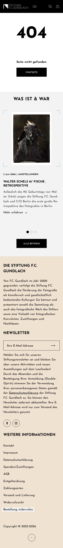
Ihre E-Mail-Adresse (20, 345)
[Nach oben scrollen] (31, 537)
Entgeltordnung (14, 481)
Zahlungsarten (13, 488)
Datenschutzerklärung (23, 393)
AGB (6, 474)
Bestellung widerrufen (18, 509)
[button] (27, 232)
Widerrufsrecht (13, 502)
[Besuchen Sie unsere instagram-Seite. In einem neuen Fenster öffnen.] (16, 423)
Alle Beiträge (31, 244)
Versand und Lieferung (19, 495)
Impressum (10, 452)
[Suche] (50, 6)
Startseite (31, 72)
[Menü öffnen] (34, 6)
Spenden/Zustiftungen (18, 467)
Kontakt (8, 445)
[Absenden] (54, 345)
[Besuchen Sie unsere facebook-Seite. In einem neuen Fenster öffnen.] (7, 423)
